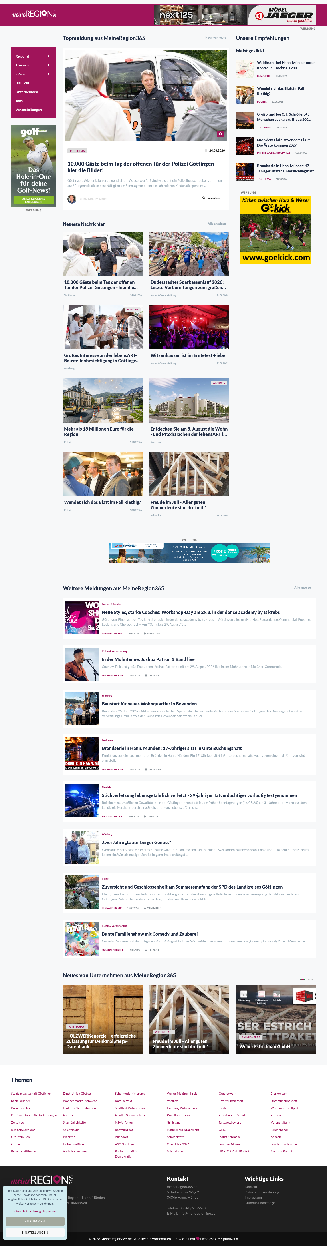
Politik (67, 442)
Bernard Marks (112, 633)
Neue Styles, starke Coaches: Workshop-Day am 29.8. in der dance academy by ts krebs (191, 612)
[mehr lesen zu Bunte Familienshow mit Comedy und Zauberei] (82, 939)
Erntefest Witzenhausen (79, 1108)
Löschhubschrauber (284, 1144)
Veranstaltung (280, 1122)
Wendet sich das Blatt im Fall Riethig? (102, 502)
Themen (22, 65)
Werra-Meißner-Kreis (182, 1093)
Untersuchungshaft (284, 1101)
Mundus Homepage (260, 1202)
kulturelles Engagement (183, 1130)
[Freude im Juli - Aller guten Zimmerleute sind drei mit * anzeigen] (189, 1019)
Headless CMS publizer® (219, 1238)
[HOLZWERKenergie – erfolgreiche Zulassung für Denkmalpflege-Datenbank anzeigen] (103, 1019)
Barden (276, 1115)
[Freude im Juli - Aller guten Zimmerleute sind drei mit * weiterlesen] (189, 473)
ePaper (21, 74)
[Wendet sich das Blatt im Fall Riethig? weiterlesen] (103, 473)
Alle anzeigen (217, 223)
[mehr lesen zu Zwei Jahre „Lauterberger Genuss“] (82, 847)
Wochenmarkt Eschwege (80, 1101)
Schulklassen (175, 1151)
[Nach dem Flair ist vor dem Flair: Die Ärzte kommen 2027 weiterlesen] (245, 146)
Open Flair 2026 (178, 1144)
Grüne (15, 1144)
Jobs (19, 100)
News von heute (215, 37)
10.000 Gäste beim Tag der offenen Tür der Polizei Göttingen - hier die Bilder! (142, 166)
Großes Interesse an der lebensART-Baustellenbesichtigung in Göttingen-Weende (102, 361)
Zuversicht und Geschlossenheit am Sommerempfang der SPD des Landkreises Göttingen (192, 886)
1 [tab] (302, 979)
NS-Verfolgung (125, 1122)
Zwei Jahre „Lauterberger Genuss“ (136, 842)
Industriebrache (230, 1137)
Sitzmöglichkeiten (75, 1122)
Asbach (276, 1137)
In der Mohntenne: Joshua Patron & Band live (148, 659)
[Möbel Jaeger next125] (235, 14)
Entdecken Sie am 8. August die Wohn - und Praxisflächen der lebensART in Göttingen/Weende (189, 434)
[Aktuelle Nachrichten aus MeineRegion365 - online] (34, 15)
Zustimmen (35, 1221)
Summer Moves (229, 1144)
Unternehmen (27, 92)
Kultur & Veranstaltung (163, 295)
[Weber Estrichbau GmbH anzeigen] (276, 1019)
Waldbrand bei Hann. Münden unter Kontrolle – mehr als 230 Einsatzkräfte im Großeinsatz (286, 67)
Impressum (253, 1197)
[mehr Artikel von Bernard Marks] (71, 199)
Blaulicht (22, 83)
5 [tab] (314, 979)
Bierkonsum (279, 1093)
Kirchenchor (279, 1130)
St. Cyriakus (71, 1130)
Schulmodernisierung (130, 1093)
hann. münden (21, 1101)
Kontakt (251, 1186)
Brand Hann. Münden (233, 1115)
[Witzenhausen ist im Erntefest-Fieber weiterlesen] (189, 327)
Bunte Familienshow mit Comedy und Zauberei (150, 933)
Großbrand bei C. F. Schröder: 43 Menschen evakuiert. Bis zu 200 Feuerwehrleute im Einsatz (283, 119)
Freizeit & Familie (111, 604)
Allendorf (121, 1137)
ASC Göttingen (125, 1144)
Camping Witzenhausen (183, 1108)
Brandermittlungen (24, 1151)
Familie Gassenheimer (130, 1115)
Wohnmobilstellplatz (285, 1108)
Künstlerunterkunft (180, 1115)
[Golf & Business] (33, 165)
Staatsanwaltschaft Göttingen (31, 1093)
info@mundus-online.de (197, 1213)
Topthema (69, 295)
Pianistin (69, 1137)
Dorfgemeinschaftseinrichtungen (34, 1115)
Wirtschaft (157, 515)
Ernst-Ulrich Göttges (77, 1093)
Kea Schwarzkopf (23, 1130)
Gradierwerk (227, 1093)
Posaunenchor (21, 1108)
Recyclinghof (124, 1130)
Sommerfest (175, 1137)
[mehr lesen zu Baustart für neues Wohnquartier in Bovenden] (82, 708)
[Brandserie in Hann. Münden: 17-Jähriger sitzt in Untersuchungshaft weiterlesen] (245, 172)
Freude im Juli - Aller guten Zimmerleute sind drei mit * (178, 504)
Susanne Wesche (112, 675)
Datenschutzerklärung (262, 1192)
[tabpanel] (103, 1019)
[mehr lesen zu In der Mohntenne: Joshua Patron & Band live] (82, 664)
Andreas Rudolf (281, 1151)
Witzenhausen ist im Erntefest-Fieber (189, 355)
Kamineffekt (123, 1101)
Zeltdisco (17, 1122)
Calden (223, 1108)
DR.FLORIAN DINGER (234, 1151)
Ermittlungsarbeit (231, 1101)
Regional (22, 56)
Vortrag (172, 1101)
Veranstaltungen (29, 109)
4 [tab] (312, 979)
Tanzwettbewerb (230, 1122)
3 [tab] (309, 979)
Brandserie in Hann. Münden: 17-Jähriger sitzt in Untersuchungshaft (172, 748)
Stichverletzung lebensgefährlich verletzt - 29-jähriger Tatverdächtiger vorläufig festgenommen (199, 795)
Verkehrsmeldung (75, 1151)
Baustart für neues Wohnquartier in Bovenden (149, 703)
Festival (68, 1115)
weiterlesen (214, 198)
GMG (222, 1130)
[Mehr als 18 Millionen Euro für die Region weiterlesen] (103, 400)
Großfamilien (20, 1137)
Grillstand (174, 1122)
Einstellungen (35, 1232)
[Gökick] (275, 229)
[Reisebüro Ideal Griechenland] (189, 552)
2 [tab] (306, 979)
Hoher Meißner (74, 1144)
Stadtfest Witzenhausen (131, 1108)
